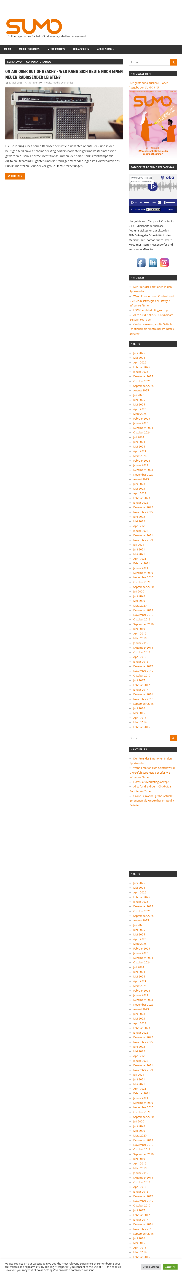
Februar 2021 (141, 563)
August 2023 (141, 479)
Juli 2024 (138, 437)
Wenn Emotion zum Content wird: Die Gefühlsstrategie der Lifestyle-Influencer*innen (152, 300)
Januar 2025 (140, 423)
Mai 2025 (139, 404)
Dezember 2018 (143, 647)
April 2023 (139, 493)
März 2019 (140, 638)
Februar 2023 (141, 498)
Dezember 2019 (143, 610)
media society (81, 49)
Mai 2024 (139, 446)
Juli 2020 (138, 591)
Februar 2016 (141, 727)
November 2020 (143, 577)
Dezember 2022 (143, 507)
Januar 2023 (140, 502)
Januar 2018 (140, 661)
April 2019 (139, 633)
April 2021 (139, 558)
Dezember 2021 (143, 535)
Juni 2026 (139, 353)
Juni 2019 (139, 629)
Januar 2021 (140, 568)
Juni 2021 (139, 549)
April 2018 (139, 657)
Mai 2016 (139, 713)
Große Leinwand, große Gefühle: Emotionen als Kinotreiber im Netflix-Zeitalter (152, 328)
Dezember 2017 (143, 666)
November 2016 (143, 699)
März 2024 (140, 456)
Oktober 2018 (142, 652)
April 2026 (139, 362)
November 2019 (143, 615)
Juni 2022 (139, 516)
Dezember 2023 (143, 470)
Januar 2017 (140, 689)
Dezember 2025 (143, 376)
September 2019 (143, 624)
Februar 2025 (141, 418)
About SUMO (104, 49)
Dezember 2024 (143, 428)
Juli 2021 (138, 544)
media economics (29, 49)
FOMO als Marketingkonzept (150, 310)
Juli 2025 (138, 395)
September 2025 (143, 386)
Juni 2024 (139, 442)
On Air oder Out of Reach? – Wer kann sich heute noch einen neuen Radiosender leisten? (64, 74)
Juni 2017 (139, 680)
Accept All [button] (170, 1266)
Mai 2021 (139, 554)
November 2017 (143, 671)
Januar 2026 (140, 371)
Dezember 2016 (143, 694)
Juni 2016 (139, 708)
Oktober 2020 (142, 582)
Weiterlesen (15, 176)
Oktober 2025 (142, 381)
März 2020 (140, 605)
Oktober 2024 (142, 432)
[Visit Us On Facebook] (141, 267)
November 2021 (143, 540)
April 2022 (139, 526)
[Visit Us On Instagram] (164, 267)
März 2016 (140, 722)
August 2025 (141, 390)
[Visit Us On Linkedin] (153, 267)
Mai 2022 (139, 521)
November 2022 (143, 512)
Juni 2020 (139, 596)
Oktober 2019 (142, 619)
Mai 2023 (139, 488)
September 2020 (143, 587)
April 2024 (139, 451)
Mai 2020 (139, 600)
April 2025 (139, 409)
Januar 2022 (140, 530)
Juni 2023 (139, 484)
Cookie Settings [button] (151, 1266)
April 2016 (139, 717)
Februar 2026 (141, 367)
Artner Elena (32, 82)
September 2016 (143, 703)
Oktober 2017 (142, 675)
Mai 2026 (139, 357)
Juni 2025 (139, 400)
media (7, 49)
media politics (56, 49)
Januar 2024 (140, 465)
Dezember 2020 (143, 572)
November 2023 (143, 474)
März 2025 (140, 413)
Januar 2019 (140, 643)
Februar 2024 (141, 460)
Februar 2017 (141, 685)
